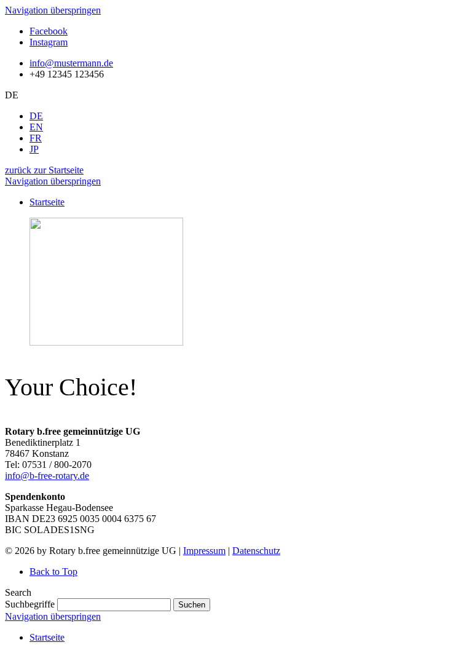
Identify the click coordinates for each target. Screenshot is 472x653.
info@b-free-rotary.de (47, 475)
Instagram (49, 42)
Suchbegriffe (30, 604)
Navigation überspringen (53, 10)
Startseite (47, 637)
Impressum (204, 550)
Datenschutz (256, 550)
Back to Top (53, 571)
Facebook (49, 31)
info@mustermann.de (71, 63)
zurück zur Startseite (44, 170)
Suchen (191, 604)
